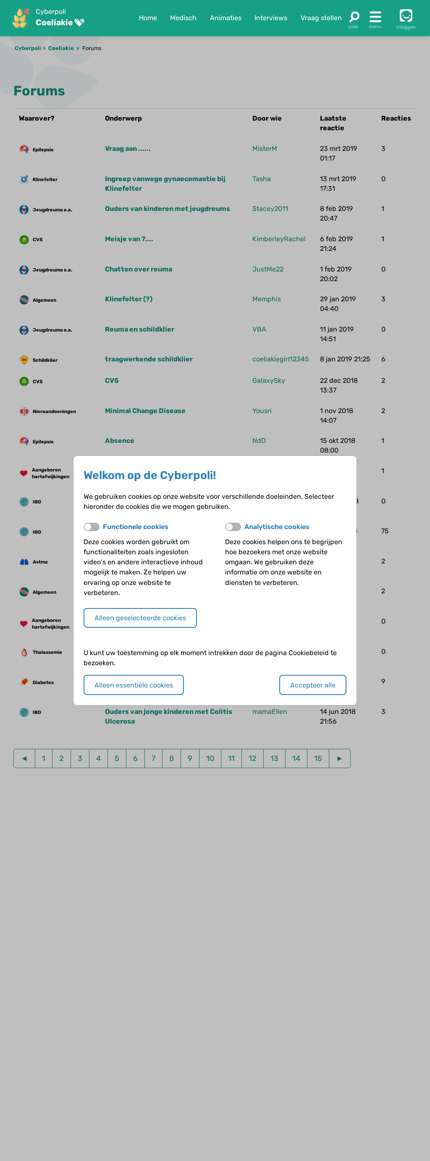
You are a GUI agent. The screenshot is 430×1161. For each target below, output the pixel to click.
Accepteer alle (313, 685)
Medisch (183, 18)
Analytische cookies (276, 527)
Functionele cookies (135, 527)
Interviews (270, 18)
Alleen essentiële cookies (133, 685)
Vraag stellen (321, 18)
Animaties (225, 18)
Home (148, 18)
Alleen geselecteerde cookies (140, 618)
